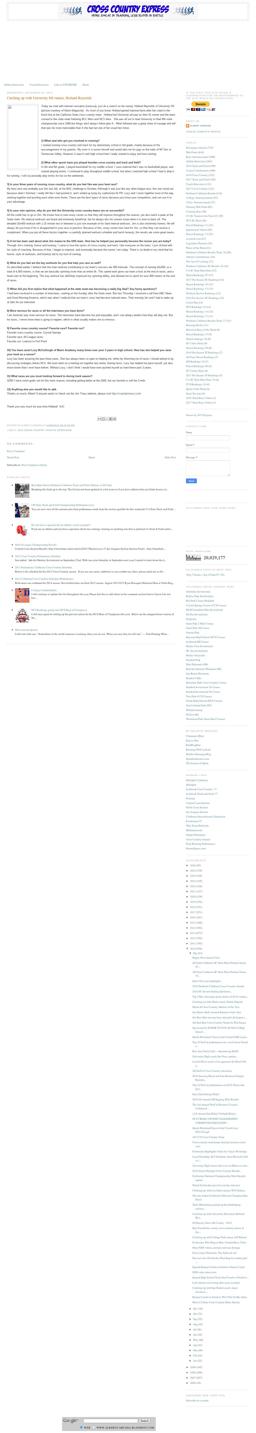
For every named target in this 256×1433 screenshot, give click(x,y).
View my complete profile (203, 132)
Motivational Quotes (26, 629)
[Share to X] (107, 419)
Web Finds (191, 152)
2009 (193, 1367)
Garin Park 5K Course (197, 628)
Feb (195, 1355)
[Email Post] (75, 425)
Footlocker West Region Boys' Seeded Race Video (219, 1242)
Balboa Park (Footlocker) (199, 596)
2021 (193, 891)
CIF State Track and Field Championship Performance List (62, 505)
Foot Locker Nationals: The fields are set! (214, 1253)
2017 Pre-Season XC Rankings (202, 279)
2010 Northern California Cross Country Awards (218, 986)
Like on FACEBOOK (65, 84)
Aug (195, 1324)
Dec (195, 953)
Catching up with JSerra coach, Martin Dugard (217, 1002)
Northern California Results (201, 193)
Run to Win (192, 740)
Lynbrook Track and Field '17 (202, 794)
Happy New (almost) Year (206, 957)
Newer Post (13, 457)
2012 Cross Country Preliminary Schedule (38, 556)
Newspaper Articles (196, 147)
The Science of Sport (197, 763)
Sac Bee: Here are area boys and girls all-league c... (219, 1017)
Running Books (194, 325)
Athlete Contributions (198, 257)
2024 (193, 876)
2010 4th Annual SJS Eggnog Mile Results (215, 1099)
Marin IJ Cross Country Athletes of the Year (215, 1007)
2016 (193, 917)
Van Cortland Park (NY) (199, 705)
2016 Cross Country (197, 175)
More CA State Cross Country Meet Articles (216, 1302)
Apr (195, 1345)
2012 (193, 938)
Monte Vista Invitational (199, 646)
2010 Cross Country (31, 430)
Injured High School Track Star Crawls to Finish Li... (220, 1277)
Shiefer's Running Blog (198, 754)
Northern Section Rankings (200, 293)
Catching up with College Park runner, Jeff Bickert (219, 1237)
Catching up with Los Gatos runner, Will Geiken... (219, 1190)
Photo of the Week (196, 248)
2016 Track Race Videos (199, 398)
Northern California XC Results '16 (204, 266)
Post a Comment (16, 451)
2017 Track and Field (197, 179)
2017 (193, 912)
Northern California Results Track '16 (206, 252)
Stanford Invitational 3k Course (203, 687)
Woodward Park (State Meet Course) (205, 719)
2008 (193, 1372)
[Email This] (99, 419)
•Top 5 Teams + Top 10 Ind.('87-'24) (205, 574)
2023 (193, 881)
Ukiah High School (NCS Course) (204, 700)
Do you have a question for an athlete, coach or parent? (60, 525)
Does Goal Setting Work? (206, 1094)
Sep (195, 1319)
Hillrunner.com (194, 830)
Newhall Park (193, 660)
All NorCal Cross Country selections (212, 1071)
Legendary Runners (196, 243)
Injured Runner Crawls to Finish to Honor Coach (218, 1267)
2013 (193, 933)
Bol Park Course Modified (200, 600)
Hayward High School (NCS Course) (205, 637)
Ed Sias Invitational (196, 614)
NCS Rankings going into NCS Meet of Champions (59, 610)
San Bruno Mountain (197, 673)
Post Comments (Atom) (34, 465)
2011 (193, 943)
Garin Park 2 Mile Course (199, 623)
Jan (195, 1360)
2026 (193, 865)
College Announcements (199, 197)
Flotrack (190, 798)
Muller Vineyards (195, 655)
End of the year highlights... (207, 981)
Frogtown (191, 619)
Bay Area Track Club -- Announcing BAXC (215, 1051)
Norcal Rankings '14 (197, 311)
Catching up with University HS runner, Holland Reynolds (49, 97)
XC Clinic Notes (195, 343)
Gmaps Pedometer (195, 835)
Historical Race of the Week (201, 329)
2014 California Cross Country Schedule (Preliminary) (44, 578)
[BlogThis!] (103, 419)
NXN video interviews (204, 1272)
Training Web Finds (196, 207)
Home (86, 84)
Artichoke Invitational (198, 591)
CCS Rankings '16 (196, 384)
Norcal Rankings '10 (197, 284)
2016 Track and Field (197, 166)
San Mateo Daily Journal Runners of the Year (216, 1012)
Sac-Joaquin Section (197, 812)
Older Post (170, 457)
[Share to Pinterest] (115, 419)
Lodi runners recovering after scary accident (216, 1282)
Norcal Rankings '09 (197, 348)
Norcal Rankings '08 (197, 366)
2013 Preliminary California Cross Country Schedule (43, 567)
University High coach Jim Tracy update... (215, 1056)
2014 (193, 928)
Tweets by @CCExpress (199, 415)
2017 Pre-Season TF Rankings (202, 375)
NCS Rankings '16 (196, 307)
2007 (193, 1377)
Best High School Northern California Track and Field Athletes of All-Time (71, 485)
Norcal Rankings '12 (197, 234)
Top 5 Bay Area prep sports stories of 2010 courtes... (220, 996)
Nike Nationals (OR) (197, 664)
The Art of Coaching (197, 261)
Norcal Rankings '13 (197, 288)
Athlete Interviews (14, 84)
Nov (195, 1308)
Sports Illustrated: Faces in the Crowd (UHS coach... (220, 1037)
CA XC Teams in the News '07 (202, 216)
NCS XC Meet (193, 220)
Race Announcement (197, 157)
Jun (195, 1334)
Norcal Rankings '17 (197, 316)
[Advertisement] (128, 51)
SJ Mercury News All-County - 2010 (212, 1223)
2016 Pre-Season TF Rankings (202, 352)
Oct (195, 1314)
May (196, 1340)
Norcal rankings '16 (196, 339)
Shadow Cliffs (193, 678)
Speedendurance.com (197, 759)
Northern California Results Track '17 (206, 320)
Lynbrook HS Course (197, 641)
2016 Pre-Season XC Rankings (202, 298)
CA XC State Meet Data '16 (200, 379)
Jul (195, 1329)
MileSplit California (197, 780)
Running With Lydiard (198, 749)
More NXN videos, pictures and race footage (216, 1247)
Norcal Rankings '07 (197, 275)
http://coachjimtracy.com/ (126, 393)
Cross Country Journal (198, 839)
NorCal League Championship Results (36, 544)
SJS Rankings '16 (195, 361)
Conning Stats (193, 211)
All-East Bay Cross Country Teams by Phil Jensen (219, 1022)
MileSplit (191, 785)
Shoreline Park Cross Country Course (206, 682)
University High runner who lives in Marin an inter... (220, 1165)
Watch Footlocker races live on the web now (216, 1185)
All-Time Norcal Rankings (200, 357)
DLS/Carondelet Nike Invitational (204, 609)
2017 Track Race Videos (199, 402)
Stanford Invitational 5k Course (203, 691)
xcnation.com (193, 238)
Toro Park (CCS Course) (199, 696)
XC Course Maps (195, 370)
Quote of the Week (196, 389)
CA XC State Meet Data (198, 270)
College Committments (44, 590)
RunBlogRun (193, 745)
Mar (195, 1350)
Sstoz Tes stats (193, 393)
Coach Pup (192, 302)
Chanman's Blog (195, 736)
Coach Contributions (197, 170)
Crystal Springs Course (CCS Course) (206, 605)
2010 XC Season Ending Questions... (212, 991)
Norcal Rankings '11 (197, 225)
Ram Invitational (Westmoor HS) (203, 669)
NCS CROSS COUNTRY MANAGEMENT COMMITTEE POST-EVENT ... (215, 1121)
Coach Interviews (39, 84)
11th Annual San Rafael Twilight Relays (214, 1113)
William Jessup (194, 710)
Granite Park (192, 632)
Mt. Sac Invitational (197, 650)
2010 (193, 948)
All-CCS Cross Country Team (208, 1137)
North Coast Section (197, 807)
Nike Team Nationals (197, 825)
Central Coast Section (198, 803)
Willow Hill (192, 714)
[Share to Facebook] (111, 419)
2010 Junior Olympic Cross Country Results (216, 1171)
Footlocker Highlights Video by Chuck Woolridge (219, 1151)
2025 (193, 870)
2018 (193, 907)
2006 (193, 1383)
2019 (193, 902)
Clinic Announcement (198, 202)
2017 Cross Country (197, 188)
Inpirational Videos (196, 229)
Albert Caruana (200, 126)
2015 (193, 922)
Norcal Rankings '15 (197, 334)
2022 (193, 886)
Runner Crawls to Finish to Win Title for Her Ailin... (220, 1297)
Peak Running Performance (200, 844)
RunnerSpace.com (196, 848)
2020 (193, 896)
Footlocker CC (194, 821)
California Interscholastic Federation (205, 816)
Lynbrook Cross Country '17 (201, 789)
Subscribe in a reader (197, 1400)
